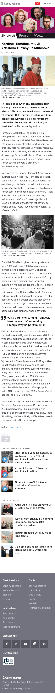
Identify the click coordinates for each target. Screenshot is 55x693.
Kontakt (33, 603)
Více (38, 35)
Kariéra (32, 599)
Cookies (6, 682)
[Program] (27, 20)
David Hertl (15, 427)
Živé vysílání (9, 613)
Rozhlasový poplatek (40, 607)
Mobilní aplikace (11, 626)
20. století (8, 35)
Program (25, 35)
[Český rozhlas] (10, 3)
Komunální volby (12, 590)
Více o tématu (12, 500)
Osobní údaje (19, 682)
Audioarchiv (9, 618)
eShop (6, 599)
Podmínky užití (36, 682)
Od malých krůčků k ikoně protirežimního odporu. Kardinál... (31, 485)
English (6, 685)
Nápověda (34, 590)
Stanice (7, 594)
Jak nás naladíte (37, 586)
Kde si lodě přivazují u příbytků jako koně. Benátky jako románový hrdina (34, 522)
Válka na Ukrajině (12, 586)
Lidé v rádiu (35, 594)
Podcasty (8, 622)
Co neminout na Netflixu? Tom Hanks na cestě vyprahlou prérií (33, 550)
